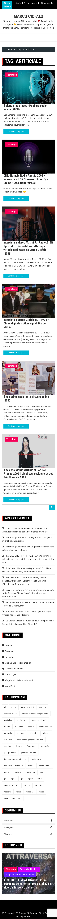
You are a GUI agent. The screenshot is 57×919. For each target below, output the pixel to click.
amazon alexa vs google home (35, 713)
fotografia (31, 746)
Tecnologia (11, 74)
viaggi (18, 792)
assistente (22, 720)
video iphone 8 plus (12, 798)
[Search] (52, 507)
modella (17, 772)
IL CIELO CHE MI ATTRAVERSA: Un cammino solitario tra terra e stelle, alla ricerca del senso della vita (28, 559)
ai (5, 707)
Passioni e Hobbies (14, 668)
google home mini (28, 752)
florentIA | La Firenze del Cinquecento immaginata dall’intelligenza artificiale (34, 3)
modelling (30, 772)
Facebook (9, 820)
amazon (42, 707)
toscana (7, 792)
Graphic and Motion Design (18, 662)
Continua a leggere (16, 131)
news (42, 772)
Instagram (9, 827)
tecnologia (40, 785)
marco (31, 765)
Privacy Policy (23, 916)
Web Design (11, 686)
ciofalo (31, 726)
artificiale (8, 720)
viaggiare (30, 792)
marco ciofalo (44, 765)
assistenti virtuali (39, 720)
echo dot (8, 739)
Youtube (8, 834)
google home (10, 752)
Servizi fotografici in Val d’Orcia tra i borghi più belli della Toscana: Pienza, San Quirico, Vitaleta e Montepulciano (28, 593)
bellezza (19, 726)
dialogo (20, 733)
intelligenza (36, 759)
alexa (13, 707)
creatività (8, 733)
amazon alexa (10, 713)
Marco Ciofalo (28, 16)
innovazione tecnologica (15, 759)
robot (39, 778)
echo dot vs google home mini (30, 739)
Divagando (10, 651)
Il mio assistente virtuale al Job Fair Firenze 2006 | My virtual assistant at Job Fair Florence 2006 (28, 473)
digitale (46, 733)
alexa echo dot (27, 707)
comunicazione (45, 726)
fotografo (45, 746)
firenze (19, 746)
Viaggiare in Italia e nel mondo (19, 680)
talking (27, 785)
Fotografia (10, 657)
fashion (7, 746)
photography (27, 778)
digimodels (33, 733)
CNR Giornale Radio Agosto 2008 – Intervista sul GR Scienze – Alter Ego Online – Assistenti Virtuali (25, 179)
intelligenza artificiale (13, 765)
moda (6, 772)
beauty (7, 726)
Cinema (8, 645)
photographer (10, 778)
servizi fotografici (11, 785)
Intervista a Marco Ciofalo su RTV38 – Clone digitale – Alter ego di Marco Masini (26, 323)
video (41, 792)
